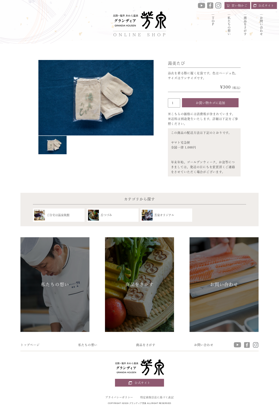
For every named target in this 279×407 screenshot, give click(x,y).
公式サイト (266, 5)
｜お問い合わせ (261, 24)
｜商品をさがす (245, 24)
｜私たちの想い (229, 24)
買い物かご (239, 5)
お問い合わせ (203, 344)
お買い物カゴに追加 (210, 102)
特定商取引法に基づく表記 (157, 397)
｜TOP (212, 19)
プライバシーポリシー (119, 397)
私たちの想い (88, 344)
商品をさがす (145, 344)
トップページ (30, 344)
